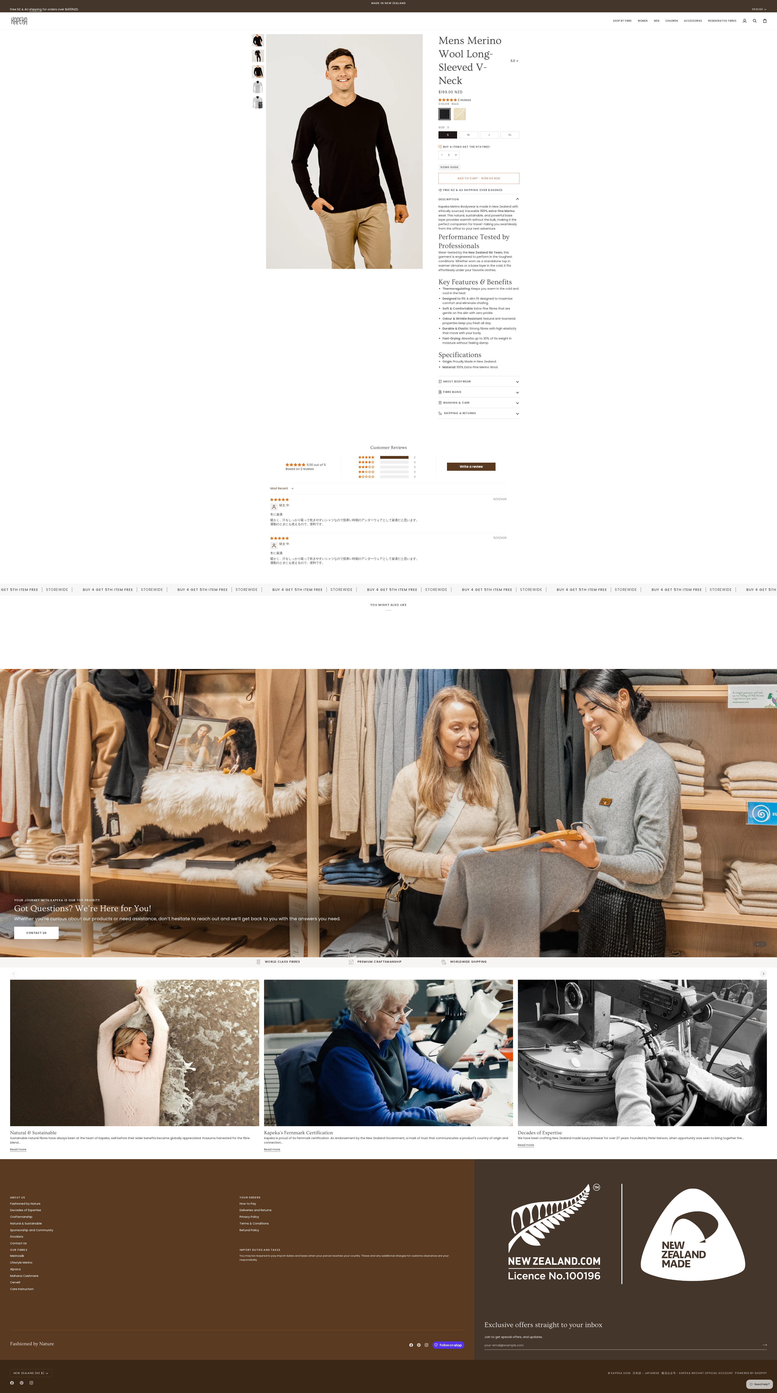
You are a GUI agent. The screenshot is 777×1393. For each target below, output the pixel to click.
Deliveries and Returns (256, 1210)
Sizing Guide (450, 167)
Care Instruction (22, 1289)
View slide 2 (762, 944)
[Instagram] (426, 1345)
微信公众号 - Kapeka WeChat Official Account (697, 1373)
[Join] (763, 1345)
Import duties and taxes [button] (260, 1250)
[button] (622, 20)
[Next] (763, 973)
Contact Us (36, 933)
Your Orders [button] (250, 1197)
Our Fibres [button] (18, 1250)
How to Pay (248, 1204)
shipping (35, 9)
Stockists (16, 1237)
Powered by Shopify (751, 1373)
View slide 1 (757, 944)
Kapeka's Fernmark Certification (298, 1132)
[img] (279, 500)
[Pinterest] (419, 1345)
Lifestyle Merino (21, 1262)
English (757, 9)
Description (448, 199)
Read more (18, 1149)
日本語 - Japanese (646, 1373)
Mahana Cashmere (24, 1276)
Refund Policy (249, 1230)
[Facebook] (411, 1345)
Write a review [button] (471, 466)
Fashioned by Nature (25, 1204)
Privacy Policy (249, 1217)
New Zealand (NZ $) (29, 1373)
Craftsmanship (21, 1217)
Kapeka (616, 1373)
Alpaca (15, 1269)
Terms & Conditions (254, 1223)
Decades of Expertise (540, 1132)
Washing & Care (456, 403)
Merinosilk (17, 1256)
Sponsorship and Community (31, 1230)
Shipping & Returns (459, 413)
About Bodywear (457, 381)
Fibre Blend (452, 392)
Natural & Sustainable (33, 1132)
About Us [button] (17, 1197)
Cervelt (15, 1282)
